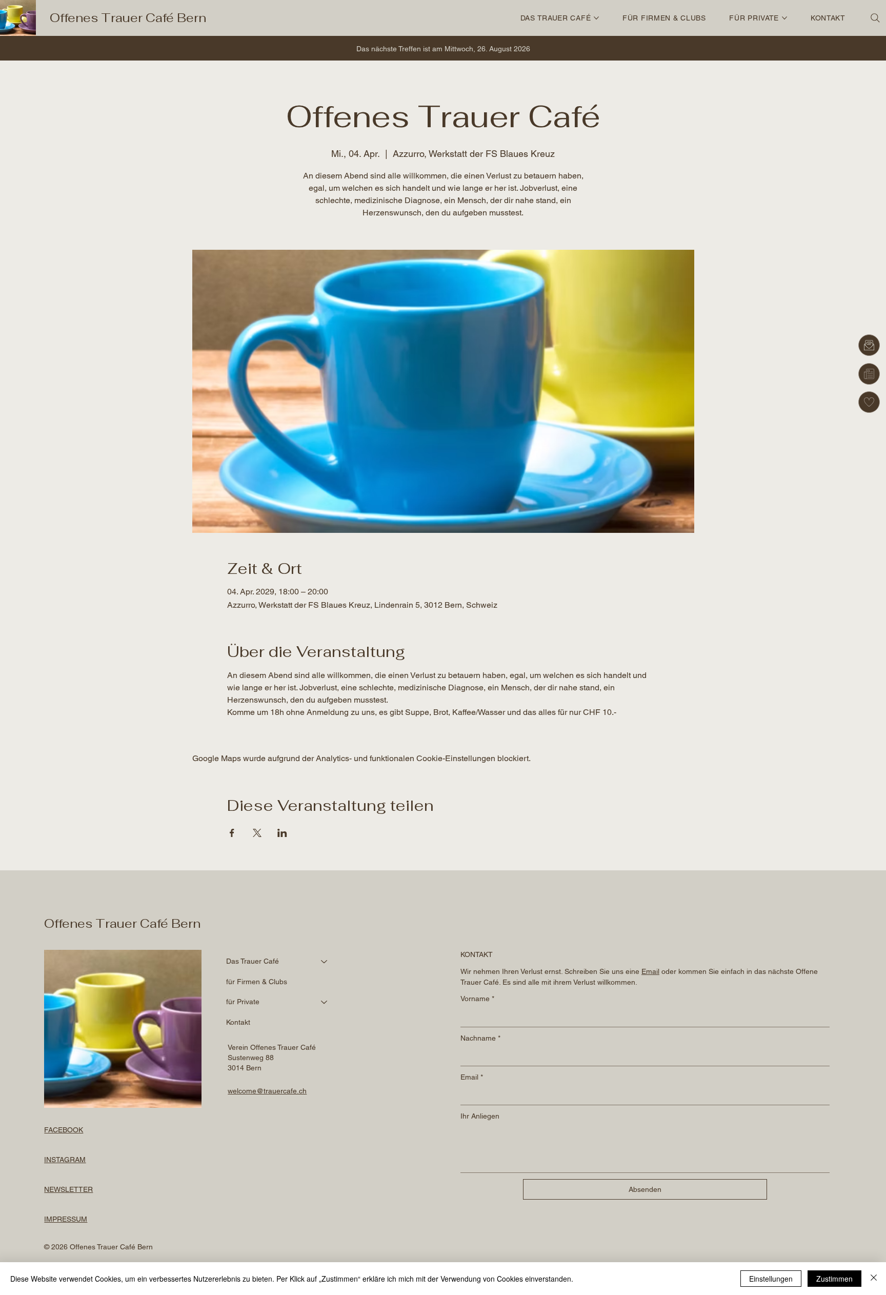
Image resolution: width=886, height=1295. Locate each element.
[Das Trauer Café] (324, 961)
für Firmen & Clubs (256, 982)
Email (471, 1077)
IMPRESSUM (65, 1219)
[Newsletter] (869, 374)
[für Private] (324, 1002)
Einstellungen (771, 1278)
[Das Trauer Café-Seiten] (596, 18)
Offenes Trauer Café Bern (128, 18)
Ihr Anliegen (479, 1116)
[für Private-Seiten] (784, 18)
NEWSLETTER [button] (68, 1189)
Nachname (480, 1038)
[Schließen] (874, 1278)
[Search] (875, 18)
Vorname (477, 998)
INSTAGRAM (65, 1159)
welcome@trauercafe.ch (267, 1091)
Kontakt (238, 1022)
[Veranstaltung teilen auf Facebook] (232, 833)
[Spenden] (869, 402)
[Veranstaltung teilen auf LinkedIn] (282, 833)
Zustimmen (834, 1278)
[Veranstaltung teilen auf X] (257, 833)
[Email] (869, 345)
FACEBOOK (63, 1130)
